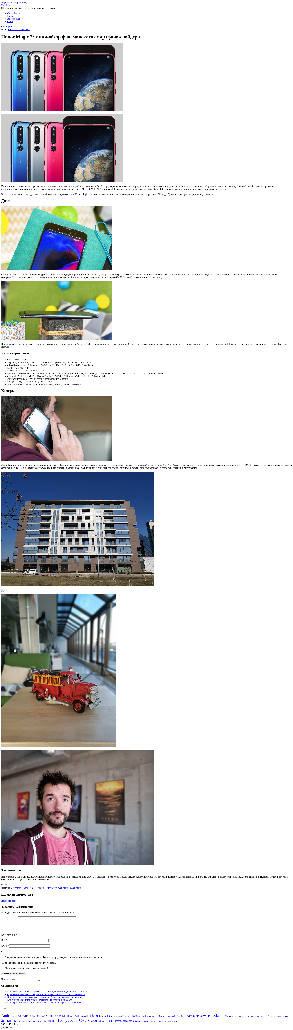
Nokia (132, 1016)
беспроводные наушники (146, 1021)
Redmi (183, 1016)
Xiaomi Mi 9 (230, 1016)
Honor (25, 888)
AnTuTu (18, 1016)
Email (5, 946)
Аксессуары (13, 18)
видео (161, 1021)
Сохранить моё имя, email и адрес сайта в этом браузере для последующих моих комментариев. (54, 957)
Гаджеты (11, 16)
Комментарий (9, 935)
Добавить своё (8, 901)
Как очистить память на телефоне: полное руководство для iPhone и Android (47, 991)
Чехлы (118, 1020)
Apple (27, 1015)
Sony (202, 1015)
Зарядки (41, 888)
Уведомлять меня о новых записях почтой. (27, 968)
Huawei (32, 888)
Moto (120, 1016)
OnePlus (145, 1015)
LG (108, 1016)
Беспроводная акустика (278, 1016)
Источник (4, 884)
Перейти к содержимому (14, 2)
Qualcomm (170, 1016)
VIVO (209, 1016)
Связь (10, 21)
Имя (4, 940)
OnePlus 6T (154, 1016)
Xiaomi (219, 1015)
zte (266, 1016)
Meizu (113, 1015)
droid (10, 29)
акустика (129, 1020)
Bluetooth (41, 1016)
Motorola (125, 1016)
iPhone (94, 1015)
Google (51, 1015)
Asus (34, 1016)
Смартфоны (13, 13)
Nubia (137, 1016)
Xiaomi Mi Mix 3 (242, 1016)
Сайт (3, 951)
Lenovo (103, 1016)
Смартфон (75, 888)
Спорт (102, 1021)
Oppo (162, 1015)
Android (17, 888)
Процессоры (67, 1020)
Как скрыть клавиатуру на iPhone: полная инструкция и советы (40, 1000)
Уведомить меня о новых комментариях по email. (30, 962)
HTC (76, 1016)
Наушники (48, 1020)
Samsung (192, 1015)
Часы (109, 1020)
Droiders (5, 5)
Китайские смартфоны (57, 888)
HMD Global (61, 1016)
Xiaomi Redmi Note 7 (257, 1016)
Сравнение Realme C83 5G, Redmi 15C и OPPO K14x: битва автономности (46, 994)
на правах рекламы (171, 1021)
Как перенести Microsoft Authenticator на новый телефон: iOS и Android (44, 1002)
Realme (177, 1016)
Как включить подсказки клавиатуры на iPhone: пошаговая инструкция (44, 997)
